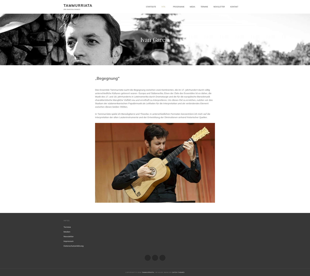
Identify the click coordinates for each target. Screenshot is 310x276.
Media (192, 7)
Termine (204, 7)
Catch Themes (178, 272)
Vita (163, 7)
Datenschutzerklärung (74, 246)
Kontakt (234, 7)
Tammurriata (78, 5)
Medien (67, 232)
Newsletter (219, 7)
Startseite (151, 7)
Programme (178, 7)
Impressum (69, 241)
